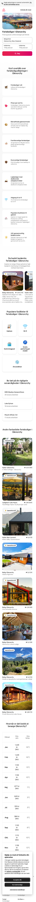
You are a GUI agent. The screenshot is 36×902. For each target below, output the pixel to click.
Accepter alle (17, 880)
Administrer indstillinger (17, 890)
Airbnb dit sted (25, 10)
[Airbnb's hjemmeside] (3, 10)
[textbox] (10, 48)
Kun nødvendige (17, 885)
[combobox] (17, 41)
